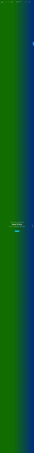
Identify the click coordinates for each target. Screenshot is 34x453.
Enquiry (33, 43)
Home (6, 1)
